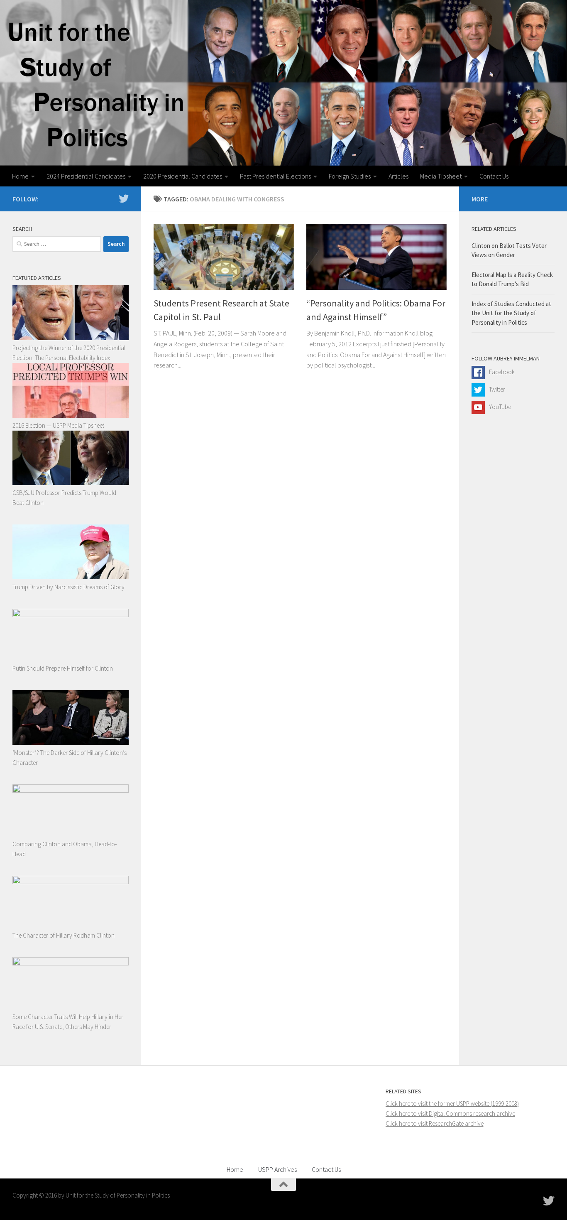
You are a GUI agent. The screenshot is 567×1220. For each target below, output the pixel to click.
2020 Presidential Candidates (182, 176)
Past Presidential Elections (275, 176)
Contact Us (493, 176)
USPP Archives (277, 1169)
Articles (398, 176)
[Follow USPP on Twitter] (124, 198)
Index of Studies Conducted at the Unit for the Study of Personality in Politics (511, 313)
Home (20, 176)
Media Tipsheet (441, 176)
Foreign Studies (350, 176)
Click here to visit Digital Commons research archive (450, 1113)
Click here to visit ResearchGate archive (435, 1123)
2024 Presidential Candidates (85, 176)
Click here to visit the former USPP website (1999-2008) (452, 1103)
